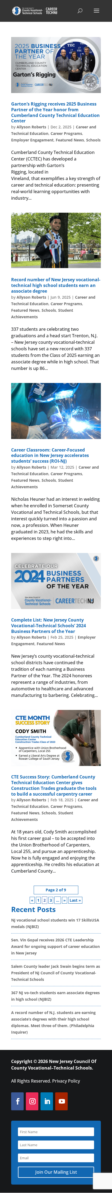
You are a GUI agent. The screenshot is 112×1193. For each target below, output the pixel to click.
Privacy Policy (66, 1081)
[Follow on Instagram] (32, 1101)
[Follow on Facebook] (17, 1101)
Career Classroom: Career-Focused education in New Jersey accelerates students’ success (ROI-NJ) (50, 455)
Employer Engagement (32, 140)
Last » (75, 900)
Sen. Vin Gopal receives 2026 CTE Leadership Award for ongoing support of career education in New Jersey (55, 946)
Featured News (70, 140)
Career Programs (66, 133)
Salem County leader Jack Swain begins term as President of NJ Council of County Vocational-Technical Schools (55, 973)
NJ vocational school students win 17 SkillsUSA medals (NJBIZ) (55, 923)
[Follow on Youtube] (61, 1101)
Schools (93, 140)
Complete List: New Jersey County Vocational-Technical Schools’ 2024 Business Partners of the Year (48, 625)
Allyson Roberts (31, 126)
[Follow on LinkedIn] (47, 1101)
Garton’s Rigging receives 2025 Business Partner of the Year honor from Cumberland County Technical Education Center (55, 112)
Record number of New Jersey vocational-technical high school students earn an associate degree (55, 285)
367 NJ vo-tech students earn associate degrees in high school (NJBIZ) (55, 996)
